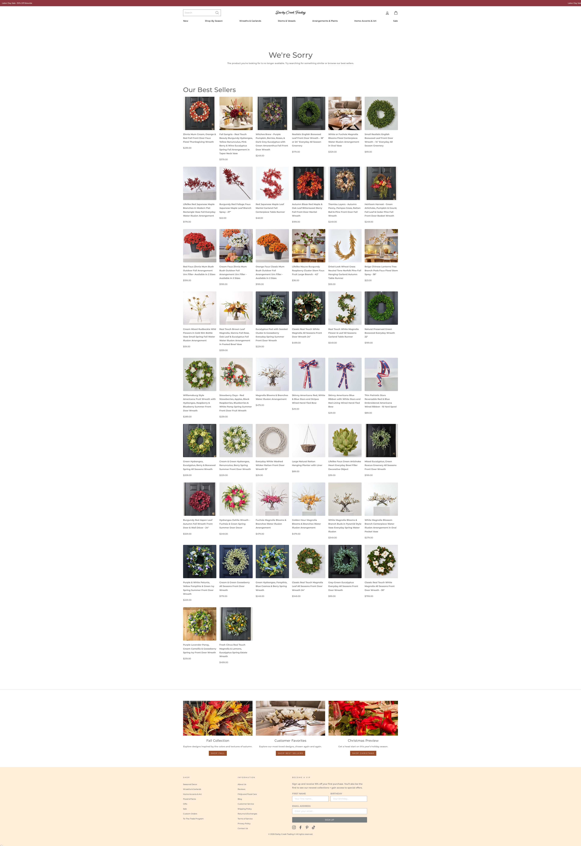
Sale (395, 21)
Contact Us (243, 828)
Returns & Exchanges (247, 814)
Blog (240, 799)
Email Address (301, 806)
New (185, 21)
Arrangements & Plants (325, 21)
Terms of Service (245, 819)
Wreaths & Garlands (250, 21)
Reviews (241, 789)
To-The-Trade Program (193, 819)
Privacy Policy (244, 823)
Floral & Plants (189, 799)
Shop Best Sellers (290, 753)
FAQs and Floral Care (247, 794)
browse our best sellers (340, 63)
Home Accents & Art (365, 21)
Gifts (185, 804)
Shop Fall (218, 753)
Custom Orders (190, 814)
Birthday (336, 793)
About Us (242, 784)
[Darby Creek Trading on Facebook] (300, 827)
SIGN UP (329, 819)
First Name (299, 793)
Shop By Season (214, 21)
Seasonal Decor (190, 784)
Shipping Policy (245, 809)
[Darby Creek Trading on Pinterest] (307, 827)
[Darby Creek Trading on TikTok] (313, 827)
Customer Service (246, 804)
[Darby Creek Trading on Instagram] (294, 827)
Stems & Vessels (286, 21)
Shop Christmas (363, 753)
